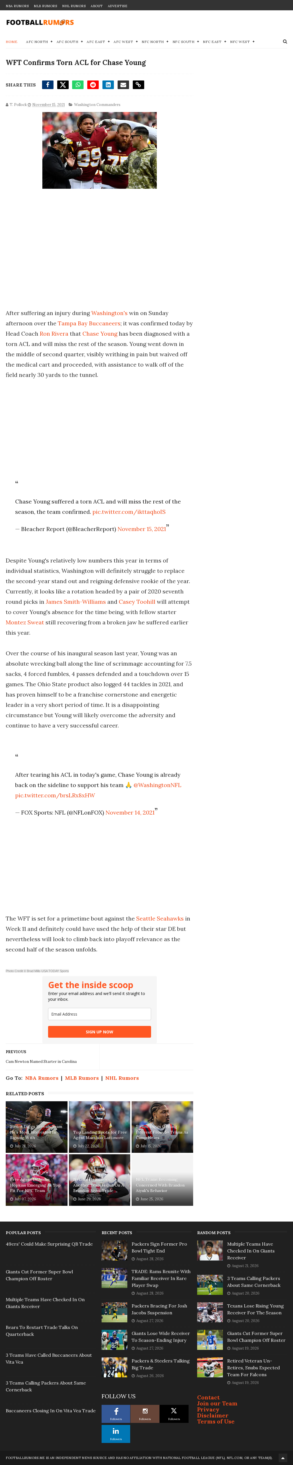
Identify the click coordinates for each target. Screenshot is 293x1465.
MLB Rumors (45, 6)
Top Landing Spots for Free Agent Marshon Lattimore (100, 1135)
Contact (208, 1397)
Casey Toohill (137, 601)
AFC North (37, 42)
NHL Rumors (74, 6)
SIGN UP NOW (99, 1032)
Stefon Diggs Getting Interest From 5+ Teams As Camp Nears (162, 1132)
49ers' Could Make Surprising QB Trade (49, 1244)
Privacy (208, 1409)
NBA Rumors (17, 6)
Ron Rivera (54, 333)
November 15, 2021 (142, 528)
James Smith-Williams (76, 601)
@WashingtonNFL (157, 784)
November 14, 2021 (130, 812)
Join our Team (217, 1403)
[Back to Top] (283, 1458)
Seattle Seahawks (160, 918)
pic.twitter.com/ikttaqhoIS (129, 511)
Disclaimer (213, 1415)
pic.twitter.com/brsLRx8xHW (55, 795)
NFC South (184, 42)
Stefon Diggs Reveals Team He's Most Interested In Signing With (36, 1132)
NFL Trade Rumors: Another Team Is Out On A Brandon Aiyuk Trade (98, 1185)
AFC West (123, 42)
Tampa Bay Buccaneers (89, 323)
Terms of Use (216, 1421)
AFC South (67, 42)
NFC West (240, 42)
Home (11, 42)
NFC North (153, 42)
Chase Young (99, 333)
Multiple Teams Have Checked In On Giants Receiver (251, 1251)
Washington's (109, 312)
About (97, 6)
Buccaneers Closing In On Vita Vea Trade (51, 1410)
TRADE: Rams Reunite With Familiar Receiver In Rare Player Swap (161, 1278)
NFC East (212, 42)
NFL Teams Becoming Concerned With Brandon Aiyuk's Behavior (160, 1185)
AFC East (96, 42)
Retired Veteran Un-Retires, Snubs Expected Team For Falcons (253, 1367)
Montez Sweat (25, 622)
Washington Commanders (97, 104)
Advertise (118, 6)
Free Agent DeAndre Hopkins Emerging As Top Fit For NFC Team (35, 1185)
